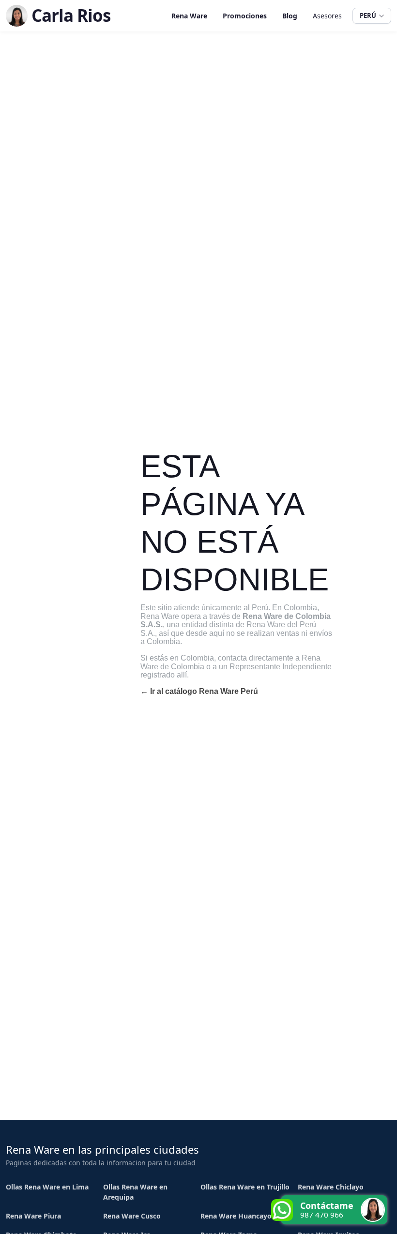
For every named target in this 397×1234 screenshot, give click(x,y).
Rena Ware (189, 15)
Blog (289, 15)
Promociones (245, 15)
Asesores (327, 15)
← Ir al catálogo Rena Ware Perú (199, 691)
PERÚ (368, 15)
